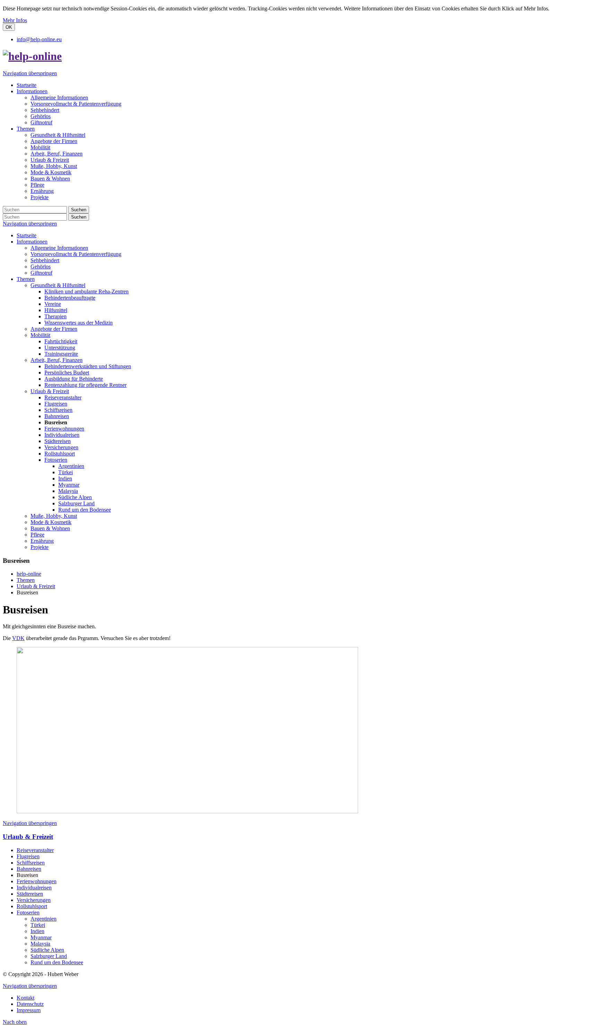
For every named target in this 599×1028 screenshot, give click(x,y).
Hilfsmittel (55, 310)
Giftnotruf (41, 273)
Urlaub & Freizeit (50, 391)
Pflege (37, 535)
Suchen (78, 209)
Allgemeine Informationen (59, 248)
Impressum (29, 1010)
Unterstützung (59, 348)
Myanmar (68, 485)
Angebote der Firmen (54, 329)
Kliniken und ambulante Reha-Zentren (86, 291)
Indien (65, 478)
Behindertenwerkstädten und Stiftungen (87, 366)
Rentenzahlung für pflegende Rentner (85, 385)
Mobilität (40, 335)
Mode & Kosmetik (51, 522)
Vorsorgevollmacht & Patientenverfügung (76, 254)
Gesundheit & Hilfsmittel (58, 285)
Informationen (32, 242)
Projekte (40, 547)
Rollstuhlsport (59, 454)
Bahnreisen (56, 416)
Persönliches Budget (66, 372)
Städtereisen (57, 441)
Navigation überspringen (30, 73)
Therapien (55, 316)
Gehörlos (41, 266)
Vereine (52, 304)
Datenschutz (30, 1004)
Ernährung (42, 541)
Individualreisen (61, 435)
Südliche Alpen (75, 497)
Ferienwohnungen (64, 429)
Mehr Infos (15, 20)
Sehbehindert (45, 260)
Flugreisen (55, 404)
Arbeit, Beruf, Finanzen (57, 360)
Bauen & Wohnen (50, 528)
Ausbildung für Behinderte (73, 379)
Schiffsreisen (58, 410)
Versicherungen (61, 447)
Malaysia (68, 491)
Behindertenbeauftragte (69, 298)
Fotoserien (55, 460)
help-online (29, 574)
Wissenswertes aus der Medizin (78, 323)
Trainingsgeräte (61, 354)
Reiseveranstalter (62, 397)
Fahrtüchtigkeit (60, 341)
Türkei (65, 472)
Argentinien (71, 466)
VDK (18, 638)
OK (9, 27)
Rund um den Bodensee (84, 510)
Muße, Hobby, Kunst (54, 516)
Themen (26, 279)
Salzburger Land (76, 503)
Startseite (26, 235)
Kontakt (25, 998)
